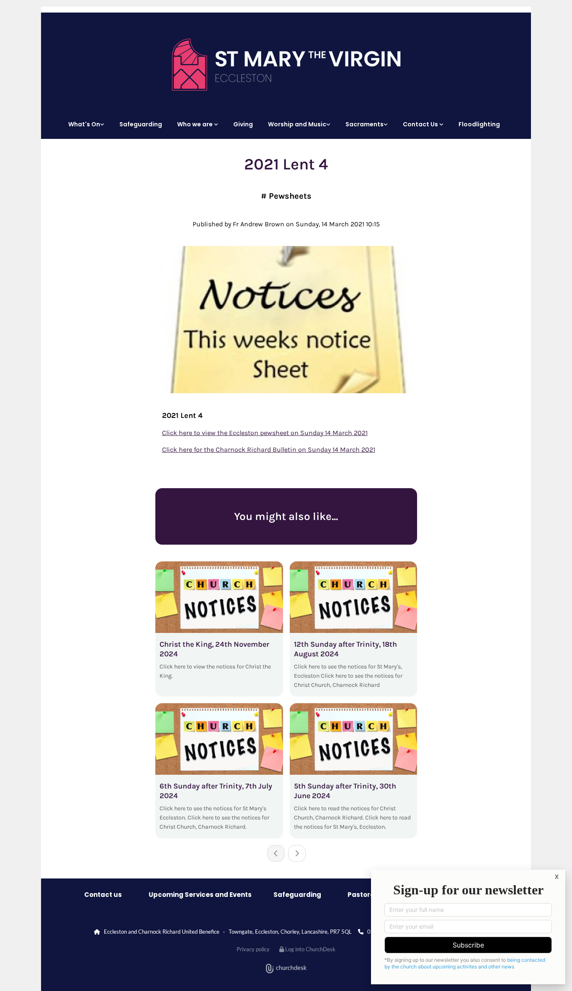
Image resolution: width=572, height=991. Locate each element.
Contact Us (421, 124)
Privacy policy (253, 949)
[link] (88, 124)
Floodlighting (479, 124)
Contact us (103, 894)
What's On (84, 124)
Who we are (195, 124)
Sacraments (364, 124)
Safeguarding (140, 124)
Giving (243, 124)
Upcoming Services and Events (200, 894)
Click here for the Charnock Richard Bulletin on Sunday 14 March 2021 (268, 449)
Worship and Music (297, 124)
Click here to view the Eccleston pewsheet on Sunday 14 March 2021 (265, 433)
